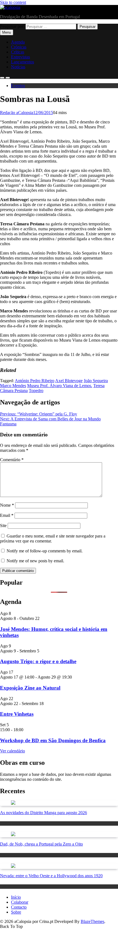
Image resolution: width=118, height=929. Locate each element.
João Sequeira (96, 380)
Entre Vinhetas (16, 714)
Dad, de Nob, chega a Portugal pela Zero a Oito (41, 844)
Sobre (16, 912)
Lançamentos (22, 62)
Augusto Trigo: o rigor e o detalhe (38, 661)
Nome (7, 505)
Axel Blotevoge (69, 380)
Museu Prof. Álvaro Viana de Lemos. (59, 385)
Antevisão (7, 855)
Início (16, 897)
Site (3, 525)
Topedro (36, 390)
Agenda (18, 42)
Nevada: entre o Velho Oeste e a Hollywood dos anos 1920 (51, 875)
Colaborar (19, 902)
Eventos (18, 85)
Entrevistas (20, 57)
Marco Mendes (13, 385)
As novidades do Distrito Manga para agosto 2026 (43, 812)
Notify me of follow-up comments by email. (45, 551)
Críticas (17, 52)
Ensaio (5, 886)
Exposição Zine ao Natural (30, 688)
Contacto (19, 907)
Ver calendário (12, 751)
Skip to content (13, 2)
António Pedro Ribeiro (34, 380)
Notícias (18, 66)
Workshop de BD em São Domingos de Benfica (53, 740)
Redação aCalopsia (16, 112)
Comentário (12, 459)
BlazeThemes (92, 921)
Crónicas (18, 47)
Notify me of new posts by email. (35, 560)
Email (6, 515)
